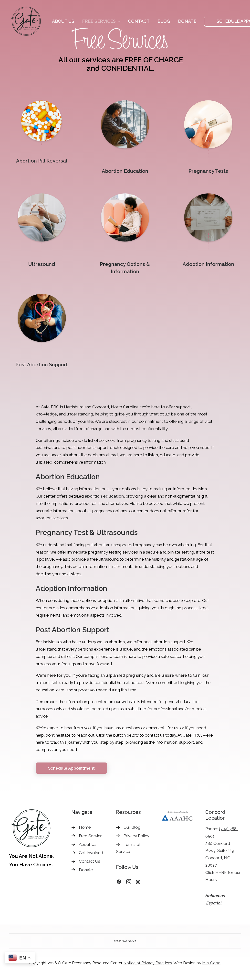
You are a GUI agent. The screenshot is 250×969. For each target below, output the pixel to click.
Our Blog (132, 827)
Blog (163, 21)
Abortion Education (125, 171)
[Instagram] (128, 882)
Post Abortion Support (41, 365)
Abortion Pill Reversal (41, 161)
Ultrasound (41, 264)
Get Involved (91, 852)
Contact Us (89, 861)
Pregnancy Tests (208, 171)
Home (85, 827)
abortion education (104, 496)
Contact (139, 21)
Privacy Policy (136, 835)
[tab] (125, 941)
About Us (63, 21)
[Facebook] (119, 882)
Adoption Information (208, 264)
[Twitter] (138, 882)
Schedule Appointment (71, 768)
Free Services (99, 21)
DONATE (187, 21)
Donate (86, 869)
